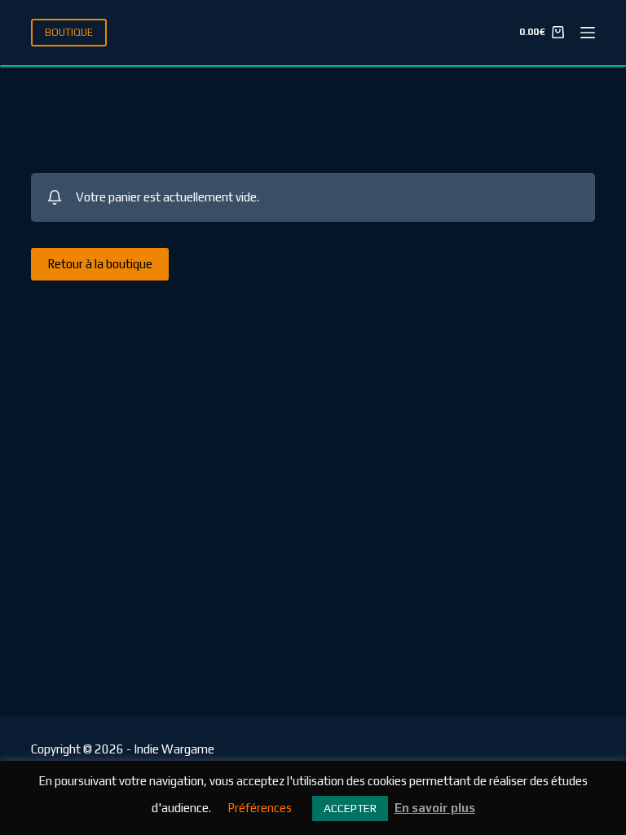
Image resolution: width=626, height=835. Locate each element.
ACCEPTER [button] (350, 808)
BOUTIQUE (69, 32)
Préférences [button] (259, 808)
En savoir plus (435, 808)
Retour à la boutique (99, 264)
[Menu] (587, 32)
